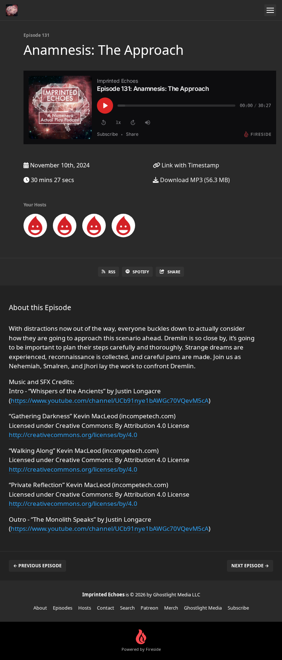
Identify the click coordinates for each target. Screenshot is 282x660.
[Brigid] (94, 227)
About (40, 607)
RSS (111, 271)
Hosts (84, 607)
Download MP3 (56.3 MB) (194, 180)
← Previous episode (37, 566)
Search (127, 607)
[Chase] (64, 227)
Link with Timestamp (189, 165)
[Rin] (123, 227)
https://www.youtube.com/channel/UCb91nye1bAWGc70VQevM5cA (110, 400)
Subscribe (238, 607)
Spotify (141, 271)
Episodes (62, 607)
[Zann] (35, 227)
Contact (105, 607)
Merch (171, 607)
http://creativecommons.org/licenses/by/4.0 (73, 434)
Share (173, 271)
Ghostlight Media (203, 607)
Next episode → (250, 566)
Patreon (149, 607)
